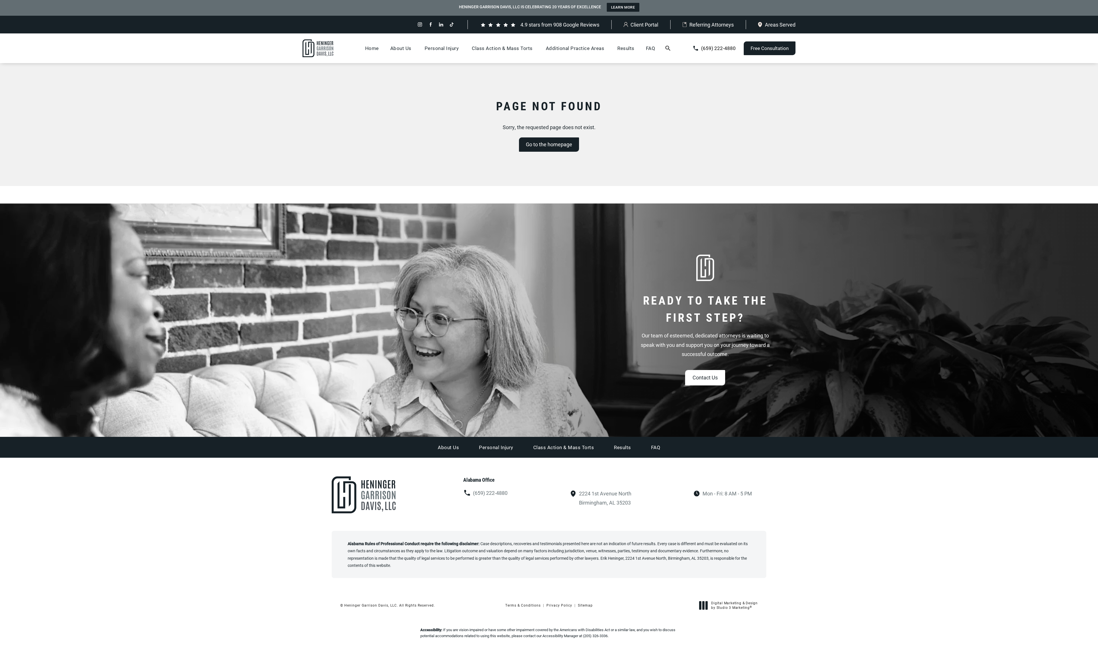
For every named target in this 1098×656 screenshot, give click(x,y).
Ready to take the (705, 309)
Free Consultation (770, 48)
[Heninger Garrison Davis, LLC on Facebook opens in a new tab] (430, 24)
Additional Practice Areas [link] (575, 48)
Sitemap (585, 605)
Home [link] (372, 48)
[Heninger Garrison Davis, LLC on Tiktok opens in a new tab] (451, 24)
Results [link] (625, 48)
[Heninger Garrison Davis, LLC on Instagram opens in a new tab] (420, 24)
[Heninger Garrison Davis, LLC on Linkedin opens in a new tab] (441, 24)
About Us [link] (400, 48)
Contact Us (705, 377)
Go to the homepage (549, 144)
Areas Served (780, 24)
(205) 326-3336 (595, 635)
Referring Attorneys (711, 24)
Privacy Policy (559, 605)
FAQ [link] (650, 48)
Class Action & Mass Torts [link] (502, 48)
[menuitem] (420, 24)
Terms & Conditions (523, 605)
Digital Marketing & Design (734, 605)
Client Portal (644, 24)
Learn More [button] (623, 7)
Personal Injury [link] (442, 48)
